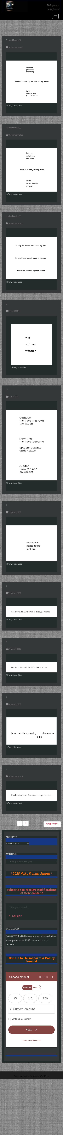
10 (7, 389)
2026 (34, 940)
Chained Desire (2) (13, 127)
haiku (9, 936)
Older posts (51, 824)
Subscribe (15, 916)
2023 (40, 940)
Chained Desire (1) (13, 40)
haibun (52, 936)
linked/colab (30, 936)
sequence (10, 944)
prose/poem (12, 940)
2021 (16, 936)
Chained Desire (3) (13, 216)
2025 (27, 940)
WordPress (44, 1076)
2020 (23, 936)
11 (6, 304)
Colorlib (25, 1076)
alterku (45, 936)
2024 (46, 940)
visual (37, 936)
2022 (21, 940)
